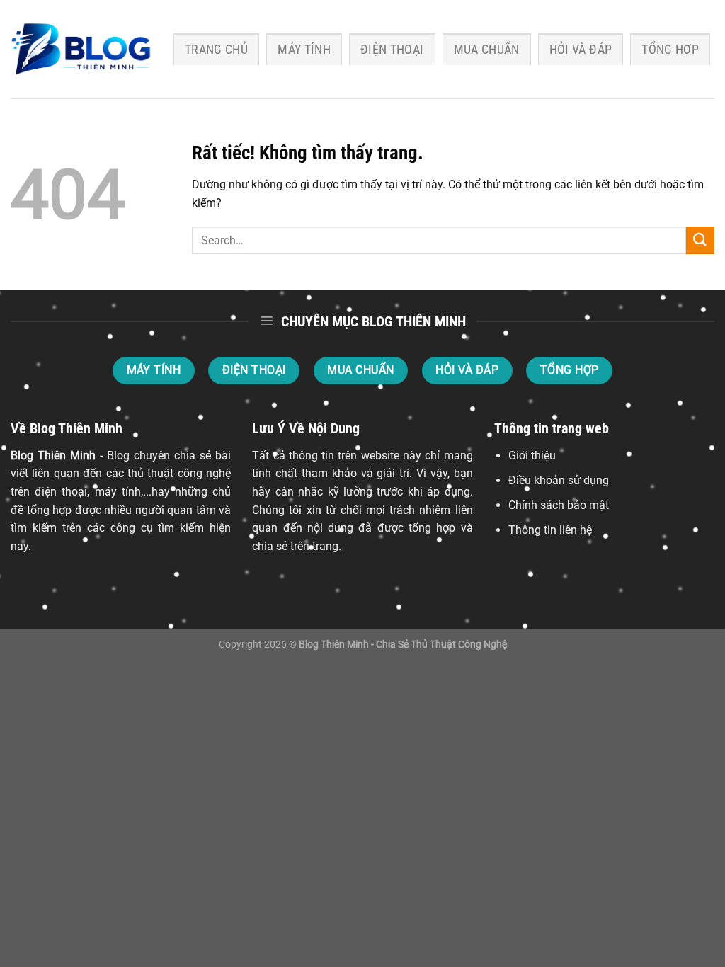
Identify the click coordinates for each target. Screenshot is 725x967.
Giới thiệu (532, 455)
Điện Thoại (392, 49)
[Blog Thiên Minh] (81, 49)
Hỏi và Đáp (580, 49)
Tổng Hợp (670, 49)
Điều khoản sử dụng (558, 480)
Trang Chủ (216, 49)
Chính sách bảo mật (558, 505)
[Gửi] (700, 240)
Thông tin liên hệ (550, 530)
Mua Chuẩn (487, 49)
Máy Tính (304, 49)
